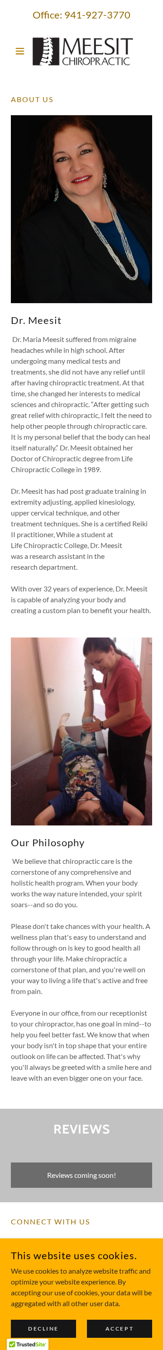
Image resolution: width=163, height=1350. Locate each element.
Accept (119, 1328)
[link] (81, 51)
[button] (21, 51)
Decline (43, 1328)
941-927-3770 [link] (97, 15)
